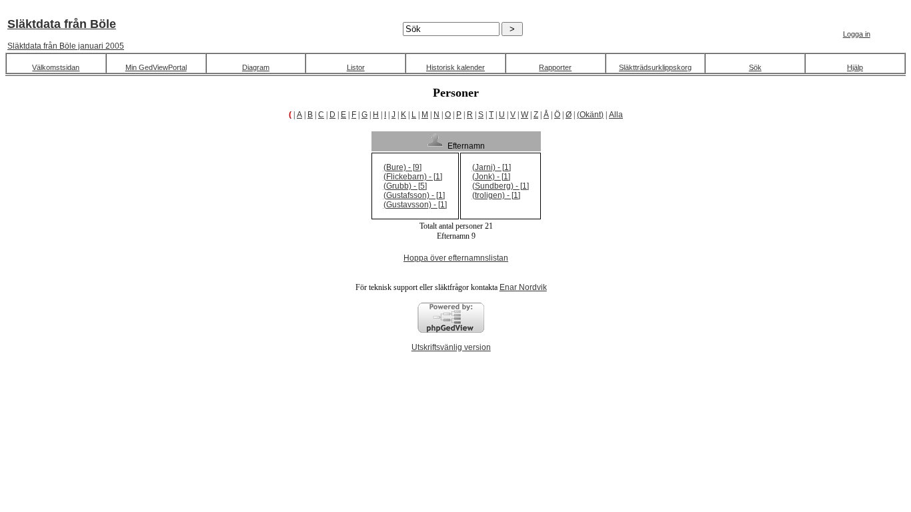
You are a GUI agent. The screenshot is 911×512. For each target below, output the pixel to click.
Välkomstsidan (55, 67)
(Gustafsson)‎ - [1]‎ (414, 195)
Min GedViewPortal (156, 67)
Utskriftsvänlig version (451, 347)
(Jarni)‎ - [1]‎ (491, 167)
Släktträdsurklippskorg (655, 67)
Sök (755, 67)
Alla (616, 114)
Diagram (255, 67)
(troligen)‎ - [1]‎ (496, 195)
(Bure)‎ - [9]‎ (402, 167)
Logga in (856, 34)
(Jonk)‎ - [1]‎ (491, 176)
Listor (356, 67)
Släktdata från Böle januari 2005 (65, 46)
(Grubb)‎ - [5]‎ (405, 186)
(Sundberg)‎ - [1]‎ (500, 186)
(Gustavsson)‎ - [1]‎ (415, 204)
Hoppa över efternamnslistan (455, 258)
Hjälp (855, 67)
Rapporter (555, 67)
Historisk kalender (455, 67)
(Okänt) (590, 114)
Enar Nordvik (523, 287)
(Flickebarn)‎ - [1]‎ (412, 176)
